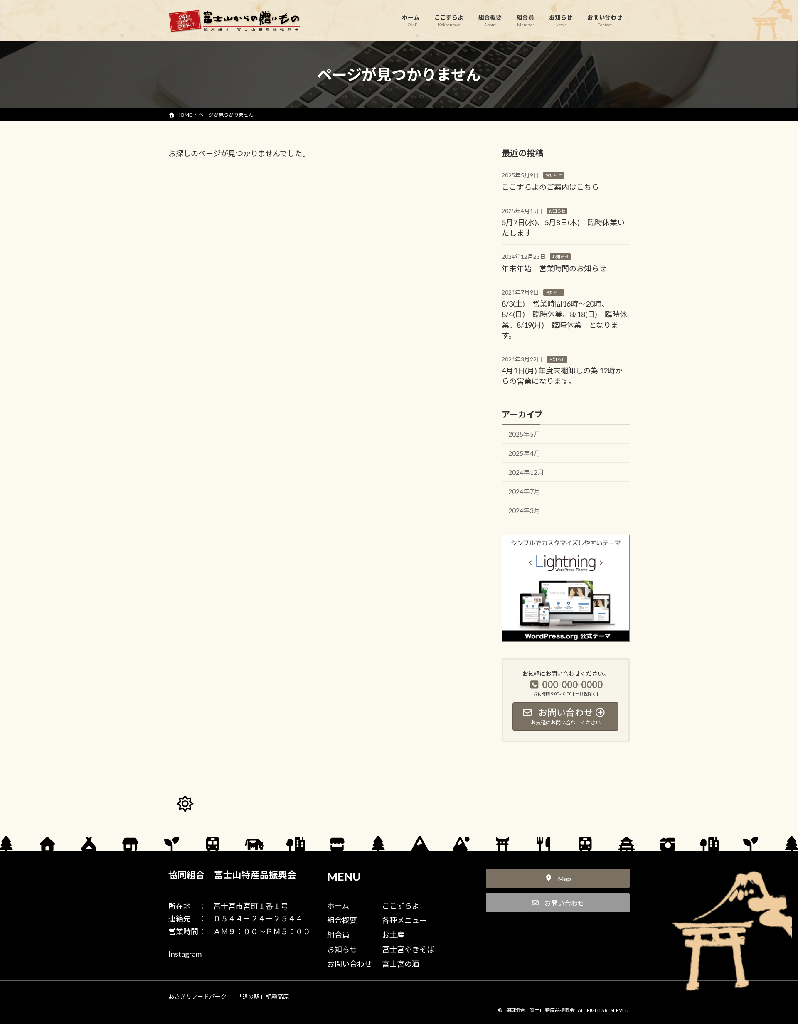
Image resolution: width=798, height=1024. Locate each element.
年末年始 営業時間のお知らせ (554, 268)
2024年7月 (524, 491)
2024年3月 (524, 510)
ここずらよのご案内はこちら (550, 186)
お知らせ (553, 175)
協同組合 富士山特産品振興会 (232, 874)
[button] (558, 878)
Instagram (185, 953)
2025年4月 (524, 453)
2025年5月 (524, 434)
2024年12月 (526, 472)
